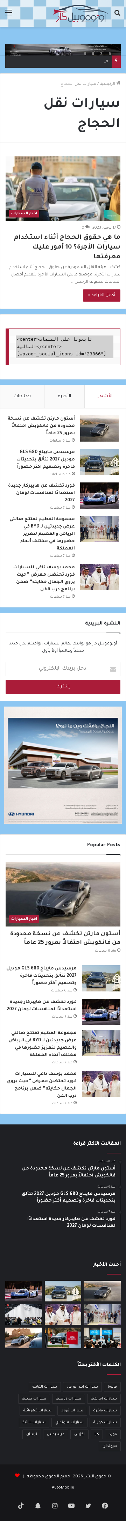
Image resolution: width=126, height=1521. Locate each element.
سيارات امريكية (104, 1399)
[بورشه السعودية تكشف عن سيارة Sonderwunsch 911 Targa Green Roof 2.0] (23, 1338)
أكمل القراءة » (101, 295)
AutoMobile (63, 1488)
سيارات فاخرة (105, 1411)
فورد (113, 1434)
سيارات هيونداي (69, 1422)
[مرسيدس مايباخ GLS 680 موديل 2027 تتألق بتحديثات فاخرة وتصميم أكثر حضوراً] (99, 462)
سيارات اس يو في (82, 1387)
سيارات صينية (34, 1399)
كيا (96, 1434)
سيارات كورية (105, 1422)
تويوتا (112, 1387)
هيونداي (110, 1446)
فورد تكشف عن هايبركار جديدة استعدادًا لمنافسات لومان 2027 (41, 493)
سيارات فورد (72, 1411)
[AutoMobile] (80, 13)
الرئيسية (108, 84)
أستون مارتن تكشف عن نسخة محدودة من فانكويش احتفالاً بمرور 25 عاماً (41, 426)
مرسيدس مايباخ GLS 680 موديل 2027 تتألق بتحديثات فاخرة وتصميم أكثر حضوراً (45, 460)
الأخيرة (64, 396)
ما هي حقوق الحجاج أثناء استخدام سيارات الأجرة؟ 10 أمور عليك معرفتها (67, 247)
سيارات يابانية (34, 1422)
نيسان (31, 1434)
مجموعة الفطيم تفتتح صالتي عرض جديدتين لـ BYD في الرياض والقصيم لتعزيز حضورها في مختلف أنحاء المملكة (42, 534)
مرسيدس (55, 1434)
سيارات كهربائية (37, 1411)
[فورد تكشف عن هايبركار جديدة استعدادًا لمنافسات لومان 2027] (99, 495)
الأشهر (105, 396)
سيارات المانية (45, 1387)
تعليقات (22, 396)
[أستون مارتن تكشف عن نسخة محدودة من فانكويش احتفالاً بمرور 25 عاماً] (99, 428)
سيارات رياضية (68, 1399)
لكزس (79, 1434)
